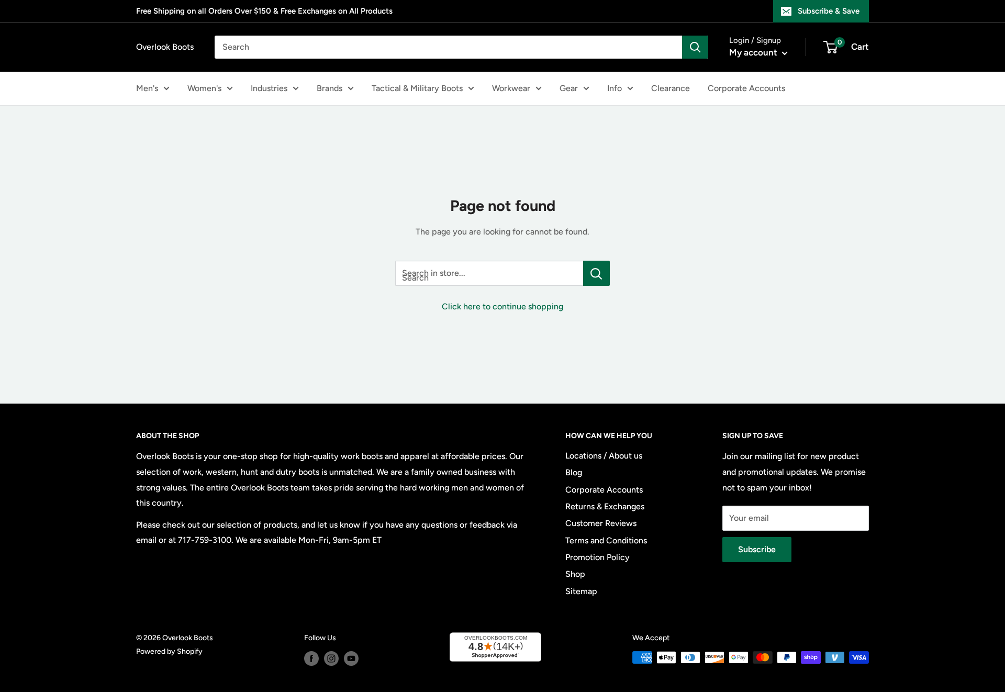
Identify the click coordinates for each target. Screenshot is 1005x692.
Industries (269, 88)
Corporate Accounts (746, 88)
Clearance (670, 88)
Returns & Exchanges (604, 506)
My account (754, 52)
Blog (573, 472)
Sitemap (581, 591)
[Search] (695, 47)
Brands (329, 88)
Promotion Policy (597, 557)
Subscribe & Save (828, 11)
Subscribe (757, 549)
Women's (204, 88)
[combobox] (448, 47)
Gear (569, 88)
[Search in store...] (596, 273)
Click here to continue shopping (502, 306)
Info (614, 88)
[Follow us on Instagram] (331, 658)
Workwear (511, 88)
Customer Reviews (600, 523)
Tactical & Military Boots (417, 88)
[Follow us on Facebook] (311, 658)
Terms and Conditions (606, 540)
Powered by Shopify (169, 651)
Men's (147, 88)
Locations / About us (603, 456)
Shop (575, 574)
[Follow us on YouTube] (351, 658)
